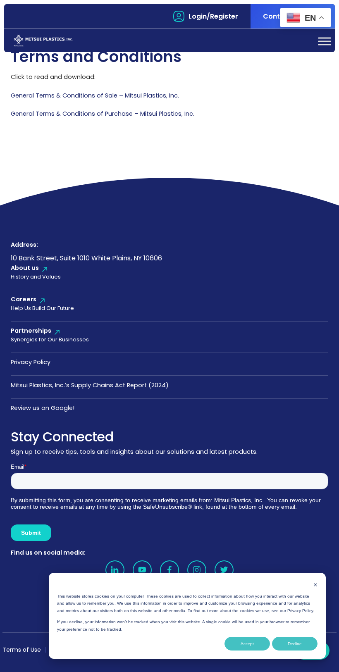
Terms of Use (21, 650)
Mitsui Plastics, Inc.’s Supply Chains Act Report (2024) (90, 385)
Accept (247, 643)
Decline (295, 643)
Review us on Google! (42, 408)
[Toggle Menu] (324, 41)
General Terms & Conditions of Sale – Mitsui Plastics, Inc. (95, 95)
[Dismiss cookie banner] (315, 585)
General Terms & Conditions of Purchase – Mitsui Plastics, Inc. (102, 114)
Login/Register (213, 16)
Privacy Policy (30, 362)
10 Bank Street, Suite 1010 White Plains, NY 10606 (86, 258)
